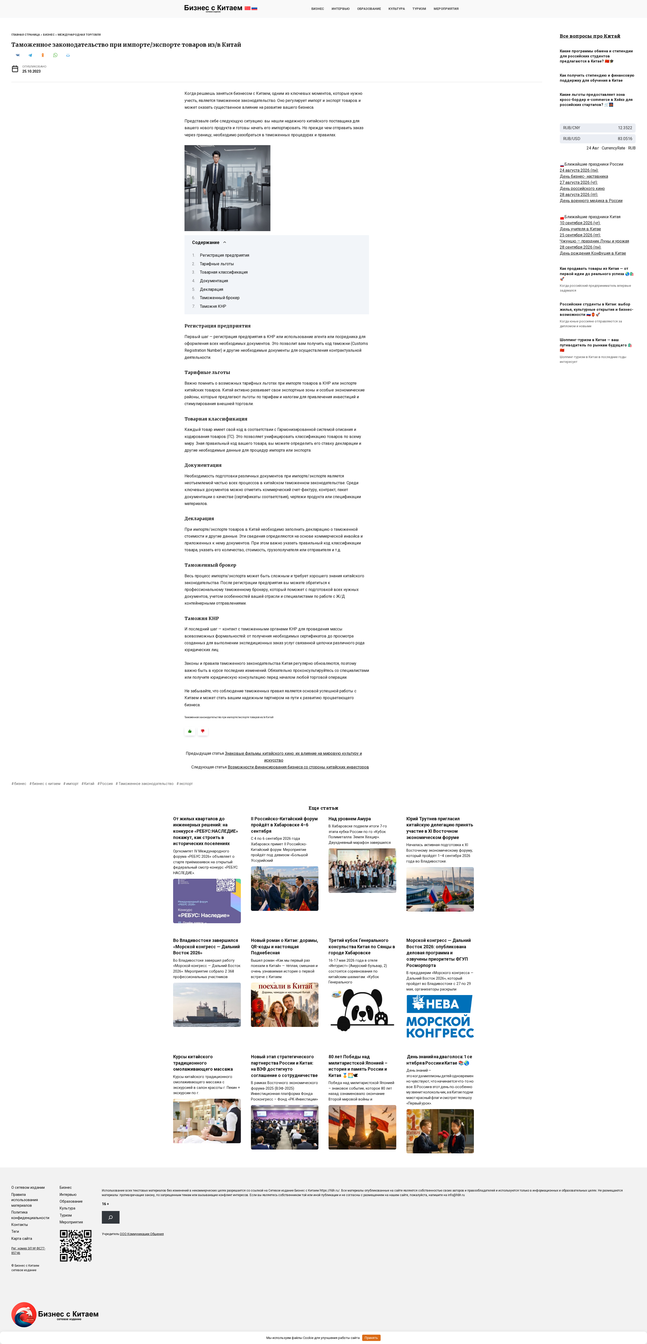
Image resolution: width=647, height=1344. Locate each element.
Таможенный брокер (220, 297)
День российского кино (582, 188)
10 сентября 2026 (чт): (580, 223)
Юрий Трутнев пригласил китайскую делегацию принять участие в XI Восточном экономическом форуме (439, 828)
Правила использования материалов (24, 1200)
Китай (89, 784)
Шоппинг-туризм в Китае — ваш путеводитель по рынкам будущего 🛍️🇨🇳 (596, 345)
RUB (632, 148)
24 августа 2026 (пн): (579, 170)
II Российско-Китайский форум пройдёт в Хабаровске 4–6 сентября (284, 824)
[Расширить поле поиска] (110, 1217)
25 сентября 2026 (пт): (580, 235)
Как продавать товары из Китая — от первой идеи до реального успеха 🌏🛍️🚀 (597, 274)
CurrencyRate (613, 148)
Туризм (419, 9)
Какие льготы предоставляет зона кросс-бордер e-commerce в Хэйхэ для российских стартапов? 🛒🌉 (596, 100)
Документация (214, 280)
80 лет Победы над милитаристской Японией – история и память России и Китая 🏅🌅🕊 (358, 1066)
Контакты (19, 1225)
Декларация (211, 289)
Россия (106, 784)
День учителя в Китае (580, 229)
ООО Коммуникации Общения (142, 1234)
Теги (15, 1231)
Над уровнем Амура (350, 818)
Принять (371, 1338)
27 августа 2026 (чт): (579, 182)
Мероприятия (446, 9)
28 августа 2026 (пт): (579, 194)
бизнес (20, 784)
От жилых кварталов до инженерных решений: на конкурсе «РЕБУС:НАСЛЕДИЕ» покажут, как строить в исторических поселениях (205, 831)
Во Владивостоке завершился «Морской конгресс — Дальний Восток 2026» (206, 946)
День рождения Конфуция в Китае (593, 253)
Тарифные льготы (217, 263)
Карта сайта (21, 1239)
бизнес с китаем (46, 784)
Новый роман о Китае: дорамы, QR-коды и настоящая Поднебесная (284, 946)
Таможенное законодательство (146, 784)
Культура (396, 9)
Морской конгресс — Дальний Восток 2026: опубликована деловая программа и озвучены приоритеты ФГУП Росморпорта (438, 953)
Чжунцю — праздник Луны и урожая (594, 241)
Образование (369, 9)
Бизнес (317, 9)
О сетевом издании (28, 1187)
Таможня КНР (213, 306)
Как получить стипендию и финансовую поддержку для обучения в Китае (597, 78)
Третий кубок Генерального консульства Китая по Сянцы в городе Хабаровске (362, 946)
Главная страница (25, 34)
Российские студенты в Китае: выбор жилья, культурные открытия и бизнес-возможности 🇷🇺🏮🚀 (596, 309)
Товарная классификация (224, 272)
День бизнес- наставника (584, 176)
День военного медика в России (591, 200)
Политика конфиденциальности (30, 1215)
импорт (72, 784)
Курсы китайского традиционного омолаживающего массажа (203, 1063)
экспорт (186, 784)
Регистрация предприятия (224, 255)
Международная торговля (79, 34)
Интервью (341, 9)
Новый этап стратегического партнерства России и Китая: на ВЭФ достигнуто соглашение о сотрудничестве (284, 1066)
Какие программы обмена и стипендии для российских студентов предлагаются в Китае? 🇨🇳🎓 (596, 56)
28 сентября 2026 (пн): (580, 247)
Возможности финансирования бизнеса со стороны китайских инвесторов (298, 767)
